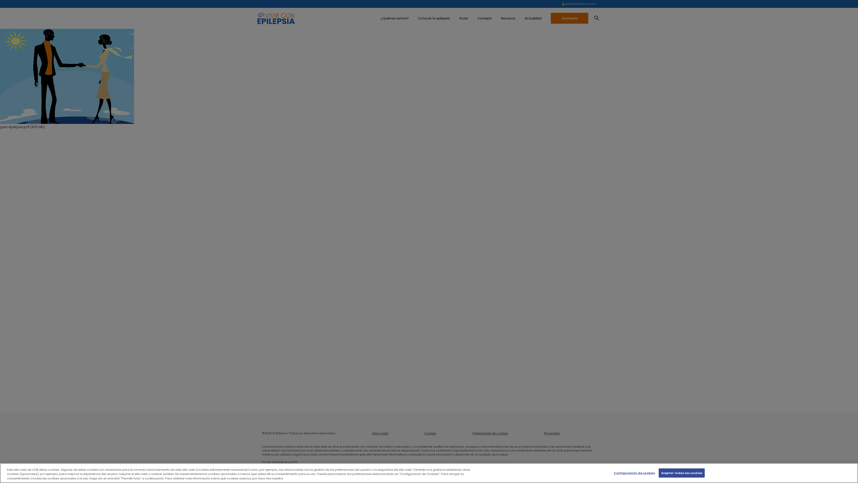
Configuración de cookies (634, 473)
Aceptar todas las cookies (681, 473)
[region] (429, 473)
